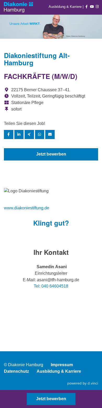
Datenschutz (16, 371)
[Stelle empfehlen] (50, 134)
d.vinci (93, 383)
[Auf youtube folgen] (92, 7)
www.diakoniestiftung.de (26, 208)
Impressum (62, 365)
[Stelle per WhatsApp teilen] (39, 134)
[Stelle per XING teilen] (29, 134)
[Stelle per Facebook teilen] (8, 134)
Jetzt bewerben (51, 154)
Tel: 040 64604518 (51, 286)
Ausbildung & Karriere (66, 7)
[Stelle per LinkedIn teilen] (19, 134)
